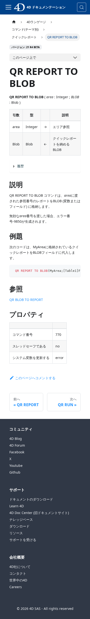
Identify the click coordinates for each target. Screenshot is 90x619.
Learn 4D (16, 506)
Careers (15, 587)
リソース (16, 533)
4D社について (19, 566)
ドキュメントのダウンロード (31, 499)
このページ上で (24, 57)
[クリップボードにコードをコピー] (75, 271)
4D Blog (15, 438)
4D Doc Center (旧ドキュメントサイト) (39, 512)
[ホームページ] (13, 22)
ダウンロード (19, 526)
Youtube (16, 465)
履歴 (20, 166)
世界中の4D (18, 580)
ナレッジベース (21, 519)
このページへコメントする (35, 378)
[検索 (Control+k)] (81, 7)
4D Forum (17, 445)
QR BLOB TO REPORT (26, 299)
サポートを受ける (22, 539)
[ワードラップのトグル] (66, 271)
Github (14, 472)
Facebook (16, 452)
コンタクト (17, 573)
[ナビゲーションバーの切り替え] (8, 7)
